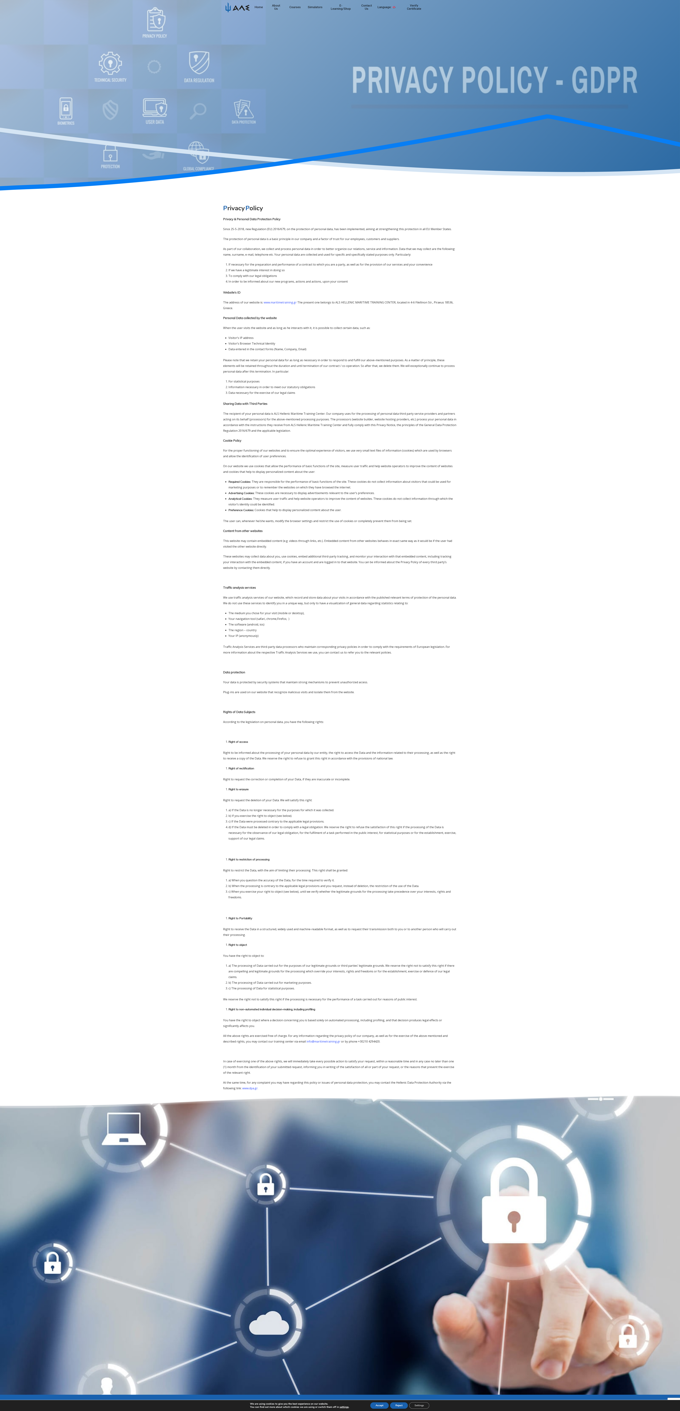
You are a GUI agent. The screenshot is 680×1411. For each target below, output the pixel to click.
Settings (419, 1405)
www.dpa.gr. (250, 1088)
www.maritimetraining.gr (280, 302)
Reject (399, 1405)
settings (344, 1407)
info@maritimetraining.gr (323, 1041)
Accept (379, 1405)
